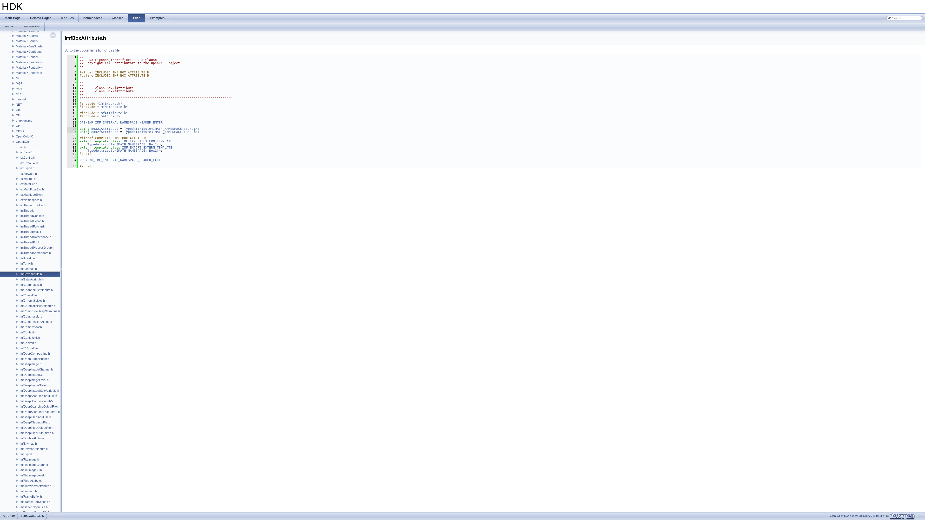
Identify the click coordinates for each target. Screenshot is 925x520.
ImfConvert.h (28, 343)
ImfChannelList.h (31, 284)
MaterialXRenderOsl (29, 73)
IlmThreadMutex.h (31, 232)
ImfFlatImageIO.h (31, 470)
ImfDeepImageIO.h (32, 375)
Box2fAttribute (104, 132)
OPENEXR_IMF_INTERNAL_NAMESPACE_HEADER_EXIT (120, 160)
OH (18, 115)
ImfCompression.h (32, 316)
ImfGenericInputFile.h (34, 507)
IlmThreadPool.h (30, 242)
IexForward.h (28, 174)
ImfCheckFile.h (29, 295)
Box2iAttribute (104, 128)
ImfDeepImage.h (30, 364)
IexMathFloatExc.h (32, 189)
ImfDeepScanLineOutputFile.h (39, 406)
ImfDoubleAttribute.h (33, 438)
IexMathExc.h (28, 184)
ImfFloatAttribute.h (31, 480)
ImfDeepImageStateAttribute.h (39, 390)
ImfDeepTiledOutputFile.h (36, 427)
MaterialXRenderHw (29, 67)
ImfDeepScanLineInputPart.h (39, 401)
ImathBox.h (108, 116)
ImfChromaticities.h (32, 300)
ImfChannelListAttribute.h (36, 290)
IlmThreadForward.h (33, 226)
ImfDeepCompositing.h (35, 353)
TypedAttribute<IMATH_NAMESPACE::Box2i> (160, 128)
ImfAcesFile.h (28, 258)
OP (18, 126)
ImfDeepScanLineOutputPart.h (40, 412)
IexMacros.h (28, 179)
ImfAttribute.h (28, 269)
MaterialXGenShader (30, 46)
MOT (19, 89)
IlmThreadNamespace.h (35, 237)
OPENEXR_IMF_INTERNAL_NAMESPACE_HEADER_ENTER (121, 122)
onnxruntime (24, 120)
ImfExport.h (27, 454)
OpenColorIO (24, 136)
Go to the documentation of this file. (92, 50)
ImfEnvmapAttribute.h (34, 449)
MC (18, 78)
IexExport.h (27, 168)
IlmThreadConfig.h (32, 216)
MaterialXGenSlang (29, 51)
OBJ (18, 110)
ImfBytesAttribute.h (32, 279)
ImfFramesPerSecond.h (35, 502)
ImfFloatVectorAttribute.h (36, 486)
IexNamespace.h (31, 200)
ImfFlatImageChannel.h (35, 465)
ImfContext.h (28, 332)
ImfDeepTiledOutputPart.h (37, 433)
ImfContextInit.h (30, 337)
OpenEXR (22, 141)
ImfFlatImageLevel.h (33, 475)
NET (19, 104)
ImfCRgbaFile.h (30, 348)
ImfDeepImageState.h (34, 385)
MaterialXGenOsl (27, 41)
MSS (19, 94)
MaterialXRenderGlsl (29, 62)
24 (71, 128)
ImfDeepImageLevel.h (34, 380)
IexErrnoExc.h (29, 163)
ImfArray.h (26, 263)
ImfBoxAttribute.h (31, 274)
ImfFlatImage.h (29, 459)
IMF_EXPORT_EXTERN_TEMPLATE (147, 141)
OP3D (20, 131)
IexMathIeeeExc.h (31, 194)
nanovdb (21, 99)
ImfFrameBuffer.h (31, 496)
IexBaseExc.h (29, 152)
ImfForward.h (28, 491)
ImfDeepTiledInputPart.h (36, 422)
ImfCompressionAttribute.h (37, 322)
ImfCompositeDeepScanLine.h (40, 311)
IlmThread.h (27, 210)
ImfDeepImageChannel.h (36, 369)
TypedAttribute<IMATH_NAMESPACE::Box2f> (160, 132)
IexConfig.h (27, 157)
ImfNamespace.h (112, 107)
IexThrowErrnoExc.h (33, 205)
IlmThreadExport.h (32, 221)
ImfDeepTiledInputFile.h (35, 417)
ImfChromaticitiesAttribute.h (38, 306)
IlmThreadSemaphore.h (35, 253)
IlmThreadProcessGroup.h (37, 247)
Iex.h (23, 147)
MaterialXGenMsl (27, 36)
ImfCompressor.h (31, 327)
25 (71, 132)
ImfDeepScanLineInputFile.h (38, 396)
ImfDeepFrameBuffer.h (34, 359)
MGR (19, 83)
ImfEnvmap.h (28, 443)
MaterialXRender (27, 57)
